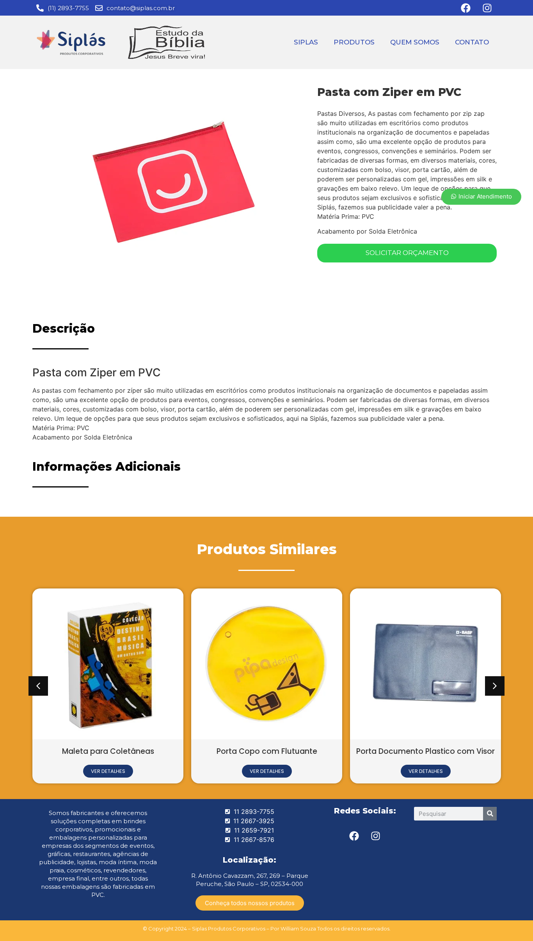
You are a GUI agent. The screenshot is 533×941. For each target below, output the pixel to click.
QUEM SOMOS (414, 42)
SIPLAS (306, 42)
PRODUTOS (354, 42)
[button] (38, 686)
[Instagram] (376, 836)
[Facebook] (354, 836)
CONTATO (472, 42)
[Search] (490, 813)
